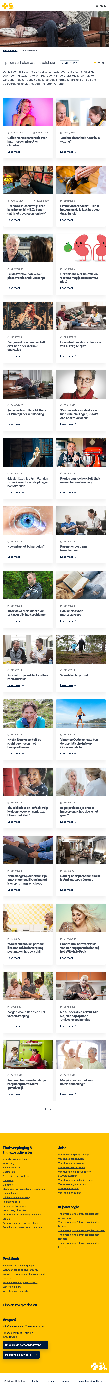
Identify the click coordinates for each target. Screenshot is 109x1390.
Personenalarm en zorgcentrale (20, 1223)
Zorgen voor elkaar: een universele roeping (27, 973)
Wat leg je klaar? (12, 1286)
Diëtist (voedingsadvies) (16, 1197)
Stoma (6, 1218)
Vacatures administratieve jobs (75, 1180)
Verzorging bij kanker (15, 1210)
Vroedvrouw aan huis (15, 1159)
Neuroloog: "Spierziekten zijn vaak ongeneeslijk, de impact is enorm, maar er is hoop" (27, 841)
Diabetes (8, 1184)
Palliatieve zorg (11, 1201)
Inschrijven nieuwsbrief (19, 1354)
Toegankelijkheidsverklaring (88, 1381)
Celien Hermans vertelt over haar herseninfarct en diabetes (22, 101)
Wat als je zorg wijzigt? (15, 1291)
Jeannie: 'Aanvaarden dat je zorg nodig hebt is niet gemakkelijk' (25, 1044)
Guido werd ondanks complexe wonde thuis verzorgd (28, 237)
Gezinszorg (9, 1171)
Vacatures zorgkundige (71, 1158)
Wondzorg (8, 1163)
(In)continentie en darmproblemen (22, 1214)
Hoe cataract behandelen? (18, 508)
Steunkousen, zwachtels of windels (22, 1227)
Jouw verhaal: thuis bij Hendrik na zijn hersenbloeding (24, 374)
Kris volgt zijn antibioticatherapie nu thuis (26, 637)
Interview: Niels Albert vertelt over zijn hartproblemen (25, 574)
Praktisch (11, 1258)
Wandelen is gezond (67, 637)
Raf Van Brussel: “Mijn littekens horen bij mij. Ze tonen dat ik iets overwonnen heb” (27, 169)
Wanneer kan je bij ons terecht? (20, 1269)
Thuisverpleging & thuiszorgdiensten (18, 1150)
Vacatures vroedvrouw (71, 1163)
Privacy (50, 1381)
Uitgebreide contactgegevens (23, 1344)
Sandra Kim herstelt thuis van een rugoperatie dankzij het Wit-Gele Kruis (78, 907)
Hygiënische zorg (12, 1167)
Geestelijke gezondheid (16, 1176)
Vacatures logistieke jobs (72, 1184)
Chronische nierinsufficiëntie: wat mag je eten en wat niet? (79, 237)
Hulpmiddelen (10, 1193)
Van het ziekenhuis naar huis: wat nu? (77, 99)
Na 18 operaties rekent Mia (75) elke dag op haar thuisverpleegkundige (79, 975)
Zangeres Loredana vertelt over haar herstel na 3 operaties (24, 305)
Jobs (62, 1147)
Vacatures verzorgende (71, 1167)
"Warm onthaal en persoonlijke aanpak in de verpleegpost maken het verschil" (28, 907)
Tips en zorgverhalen (20, 1305)
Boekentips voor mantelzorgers (74, 572)
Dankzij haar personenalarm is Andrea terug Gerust (81, 839)
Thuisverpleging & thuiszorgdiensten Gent (81, 1230)
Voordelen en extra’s (70, 1192)
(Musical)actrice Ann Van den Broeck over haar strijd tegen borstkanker (27, 442)
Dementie (8, 1180)
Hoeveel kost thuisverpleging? (20, 1265)
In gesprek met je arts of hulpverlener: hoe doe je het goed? (80, 771)
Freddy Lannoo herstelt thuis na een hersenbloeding (76, 442)
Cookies (36, 1381)
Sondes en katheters (14, 1206)
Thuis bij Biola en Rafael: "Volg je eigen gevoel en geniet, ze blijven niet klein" (25, 771)
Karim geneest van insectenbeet (74, 508)
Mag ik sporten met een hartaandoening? (79, 1042)
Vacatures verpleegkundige (73, 1154)
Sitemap (65, 1381)
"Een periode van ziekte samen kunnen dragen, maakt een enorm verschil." (78, 374)
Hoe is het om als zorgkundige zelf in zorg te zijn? (80, 305)
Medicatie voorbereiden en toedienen (24, 1189)
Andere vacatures (68, 1188)
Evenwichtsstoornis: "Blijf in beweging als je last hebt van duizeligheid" (80, 169)
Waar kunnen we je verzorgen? (20, 1282)
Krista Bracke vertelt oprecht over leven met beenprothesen (26, 703)
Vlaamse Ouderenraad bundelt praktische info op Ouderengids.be (80, 703)
